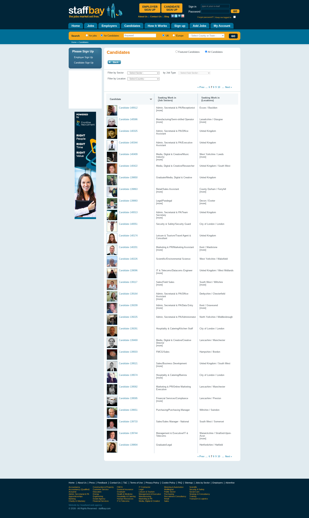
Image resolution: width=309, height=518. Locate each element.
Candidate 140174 (128, 235)
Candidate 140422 (128, 166)
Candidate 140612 (128, 107)
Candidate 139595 (128, 398)
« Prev (200, 87)
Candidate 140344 (128, 142)
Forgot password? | (205, 17)
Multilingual (168, 489)
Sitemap (189, 483)
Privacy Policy (152, 483)
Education (97, 492)
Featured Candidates (189, 52)
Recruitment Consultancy (175, 496)
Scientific (193, 487)
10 (219, 87)
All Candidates (215, 52)
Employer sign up (150, 8)
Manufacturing (145, 496)
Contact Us (156, 16)
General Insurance (125, 489)
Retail (166, 499)
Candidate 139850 (128, 177)
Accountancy (74, 487)
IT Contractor (144, 487)
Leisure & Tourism (146, 492)
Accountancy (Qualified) (79, 489)
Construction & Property (103, 487)
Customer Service (101, 489)
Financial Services (101, 501)
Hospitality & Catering (126, 496)
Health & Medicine (125, 494)
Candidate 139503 (128, 351)
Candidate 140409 (128, 154)
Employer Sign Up (83, 57)
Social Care (194, 492)
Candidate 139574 (128, 375)
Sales (166, 501)
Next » (228, 87)
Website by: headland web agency (85, 505)
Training (192, 496)
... (206, 87)
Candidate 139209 (128, 305)
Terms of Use (136, 483)
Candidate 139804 (128, 444)
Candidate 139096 (128, 270)
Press (92, 483)
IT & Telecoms (123, 501)
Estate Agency (99, 499)
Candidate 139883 (128, 200)
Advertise (230, 483)
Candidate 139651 (128, 410)
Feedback (102, 483)
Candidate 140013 (128, 212)
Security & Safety (196, 489)
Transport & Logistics (198, 499)
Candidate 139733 (128, 421)
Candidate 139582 (128, 386)
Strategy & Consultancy (199, 494)
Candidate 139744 (128, 433)
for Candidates (111, 35)
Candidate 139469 (128, 340)
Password (194, 11)
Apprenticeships (76, 496)
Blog (166, 16)
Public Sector (170, 492)
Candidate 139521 (128, 363)
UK (167, 35)
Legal (141, 489)
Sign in (192, 6)
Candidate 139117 (128, 282)
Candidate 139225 (128, 317)
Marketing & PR (145, 499)
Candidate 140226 (128, 258)
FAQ (180, 483)
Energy (96, 494)
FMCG (120, 487)
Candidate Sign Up (83, 62)
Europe (179, 35)
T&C (125, 483)
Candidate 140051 (128, 224)
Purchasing (169, 494)
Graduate (121, 492)
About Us (143, 16)
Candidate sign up (172, 8)
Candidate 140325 (128, 131)
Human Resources (125, 499)
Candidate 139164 (128, 293)
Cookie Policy (168, 483)
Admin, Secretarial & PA (79, 494)
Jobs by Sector (202, 483)
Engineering (98, 496)
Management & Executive (150, 494)
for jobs (93, 35)
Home (74, 42)
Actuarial (72, 492)
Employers (217, 483)
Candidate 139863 (128, 189)
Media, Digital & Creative (149, 501)
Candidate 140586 (128, 119)
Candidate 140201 (128, 247)
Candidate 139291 (128, 328)
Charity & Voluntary (77, 501)
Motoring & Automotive (173, 487)
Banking (72, 499)
